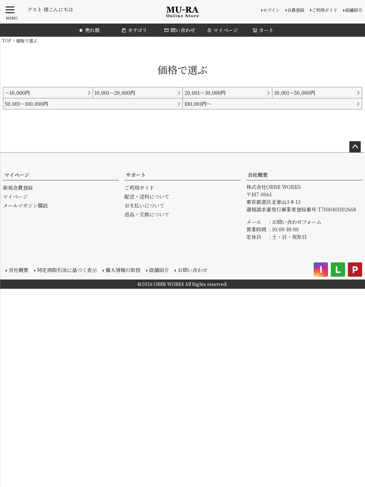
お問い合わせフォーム (297, 221)
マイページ (225, 30)
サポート (136, 174)
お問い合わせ (192, 269)
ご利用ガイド (325, 10)
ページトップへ (355, 147)
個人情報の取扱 (123, 269)
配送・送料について (146, 196)
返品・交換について (146, 214)
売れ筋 (92, 30)
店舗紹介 (353, 10)
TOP (6, 40)
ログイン (271, 10)
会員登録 (295, 10)
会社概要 (258, 174)
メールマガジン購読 (25, 205)
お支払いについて (144, 205)
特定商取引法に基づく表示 (67, 269)
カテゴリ (137, 30)
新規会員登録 (18, 187)
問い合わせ (182, 30)
